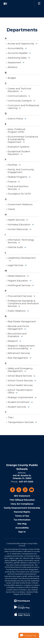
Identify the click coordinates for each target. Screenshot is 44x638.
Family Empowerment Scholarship (22, 508)
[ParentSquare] (22, 601)
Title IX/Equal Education (22, 500)
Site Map (22, 524)
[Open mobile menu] (39, 3)
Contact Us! (30, 635)
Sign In (22, 532)
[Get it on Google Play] (22, 607)
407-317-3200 (26, 482)
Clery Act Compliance (22, 504)
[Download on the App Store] (22, 614)
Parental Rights (22, 512)
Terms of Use (22, 516)
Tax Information (22, 520)
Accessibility (22, 528)
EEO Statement (22, 496)
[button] (5, 3)
